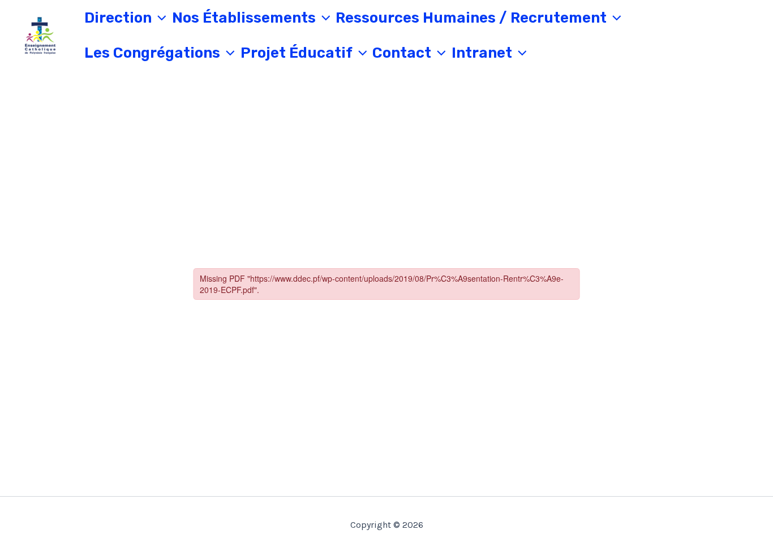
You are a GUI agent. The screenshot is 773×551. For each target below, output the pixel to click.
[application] (159, 18)
